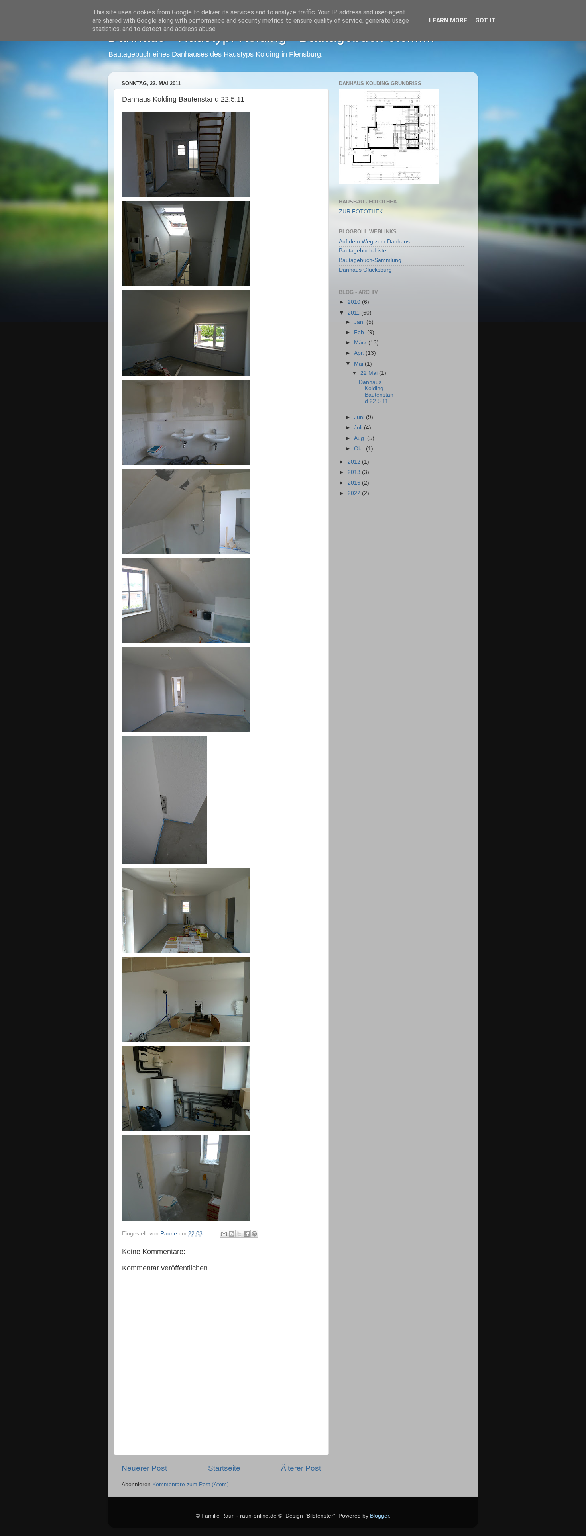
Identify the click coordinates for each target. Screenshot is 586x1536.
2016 (355, 483)
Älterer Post (301, 1468)
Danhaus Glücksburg (365, 270)
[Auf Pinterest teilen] (254, 1234)
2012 (355, 462)
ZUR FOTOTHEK (361, 212)
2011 (354, 313)
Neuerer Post (144, 1468)
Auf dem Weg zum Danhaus (374, 242)
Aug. (360, 438)
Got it (485, 20)
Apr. (360, 353)
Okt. (360, 449)
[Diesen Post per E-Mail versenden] (224, 1234)
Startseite (224, 1468)
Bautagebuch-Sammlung (370, 260)
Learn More (448, 20)
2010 (355, 302)
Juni (360, 417)
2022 (355, 493)
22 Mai (369, 373)
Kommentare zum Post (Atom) (190, 1484)
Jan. (360, 322)
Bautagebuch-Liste (362, 251)
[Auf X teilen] (239, 1234)
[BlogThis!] (232, 1234)
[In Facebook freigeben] (247, 1234)
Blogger (379, 1516)
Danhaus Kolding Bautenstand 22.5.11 (376, 392)
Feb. (360, 332)
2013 (355, 472)
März (361, 343)
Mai (359, 364)
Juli (359, 427)
